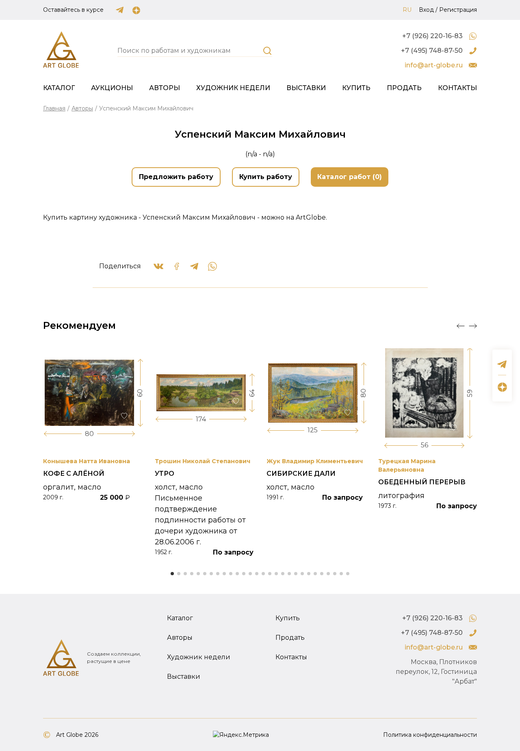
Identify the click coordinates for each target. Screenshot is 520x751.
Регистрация (458, 9)
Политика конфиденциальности (430, 734)
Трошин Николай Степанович (202, 461)
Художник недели (233, 88)
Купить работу (265, 177)
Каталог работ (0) (349, 177)
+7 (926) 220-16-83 (432, 36)
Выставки (306, 88)
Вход (426, 9)
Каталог (59, 88)
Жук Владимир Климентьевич (314, 461)
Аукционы (112, 88)
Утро (164, 473)
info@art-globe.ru (434, 65)
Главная (54, 108)
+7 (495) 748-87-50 (432, 50)
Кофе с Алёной (73, 473)
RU (407, 9)
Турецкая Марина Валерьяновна (407, 465)
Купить (356, 88)
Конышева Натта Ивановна (86, 461)
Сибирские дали (301, 473)
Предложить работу (176, 177)
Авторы (164, 88)
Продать (404, 88)
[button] (461, 326)
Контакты (457, 88)
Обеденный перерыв (422, 482)
